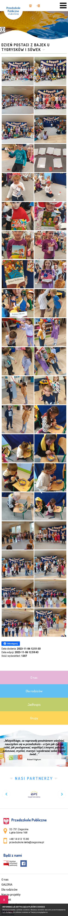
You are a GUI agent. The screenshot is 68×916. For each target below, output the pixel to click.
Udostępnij (12, 643)
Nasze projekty (11, 894)
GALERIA (6, 884)
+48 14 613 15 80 (30, 6)
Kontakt (6, 899)
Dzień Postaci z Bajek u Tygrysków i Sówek (25, 47)
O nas (5, 879)
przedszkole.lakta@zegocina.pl (37, 6)
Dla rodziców (9, 889)
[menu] (63, 6)
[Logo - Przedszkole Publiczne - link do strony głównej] (15, 10)
